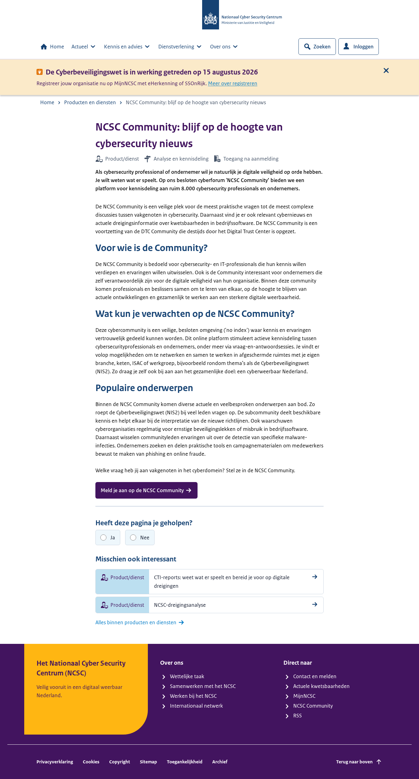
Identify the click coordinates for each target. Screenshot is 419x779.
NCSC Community (313, 705)
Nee (144, 537)
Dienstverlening (176, 46)
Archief (219, 762)
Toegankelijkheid (184, 762)
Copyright (119, 762)
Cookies (91, 762)
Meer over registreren (232, 83)
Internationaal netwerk (196, 705)
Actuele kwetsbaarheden (321, 686)
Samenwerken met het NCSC (203, 686)
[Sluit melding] (386, 70)
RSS (297, 715)
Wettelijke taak (187, 676)
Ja (112, 537)
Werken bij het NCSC (193, 696)
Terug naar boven (354, 762)
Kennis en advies (123, 46)
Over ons (220, 46)
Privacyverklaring (55, 762)
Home (57, 46)
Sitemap (148, 762)
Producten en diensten (90, 102)
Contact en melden (314, 676)
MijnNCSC (304, 696)
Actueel (79, 46)
